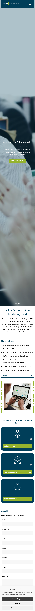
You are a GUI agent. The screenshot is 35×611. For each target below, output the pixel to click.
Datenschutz (14, 594)
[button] (30, 4)
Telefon (5, 548)
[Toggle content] (31, 375)
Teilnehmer (6, 529)
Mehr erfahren (25, 160)
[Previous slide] (2, 153)
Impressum (22, 594)
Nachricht (5, 577)
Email (4, 538)
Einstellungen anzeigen (17, 608)
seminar (5, 558)
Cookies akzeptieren (17, 599)
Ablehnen (17, 603)
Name (4, 519)
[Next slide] (33, 153)
